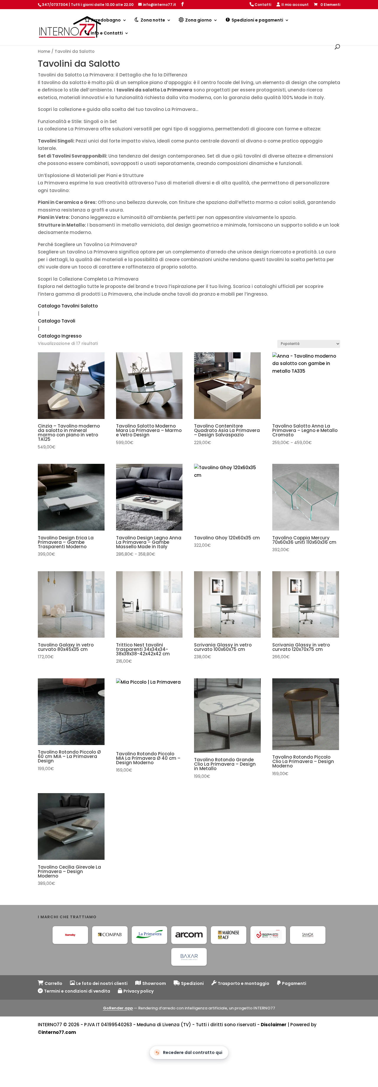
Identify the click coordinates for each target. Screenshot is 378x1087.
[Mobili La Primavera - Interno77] (149, 935)
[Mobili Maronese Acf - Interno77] (228, 935)
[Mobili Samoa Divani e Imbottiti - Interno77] (307, 935)
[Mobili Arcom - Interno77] (189, 935)
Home (44, 51)
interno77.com (59, 1032)
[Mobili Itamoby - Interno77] (70, 935)
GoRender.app (118, 1008)
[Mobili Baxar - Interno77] (189, 956)
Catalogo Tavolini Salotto (68, 306)
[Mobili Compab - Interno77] (110, 935)
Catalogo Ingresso (60, 336)
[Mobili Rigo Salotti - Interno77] (268, 935)
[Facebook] (182, 4)
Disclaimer (273, 1024)
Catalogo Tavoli (56, 321)
